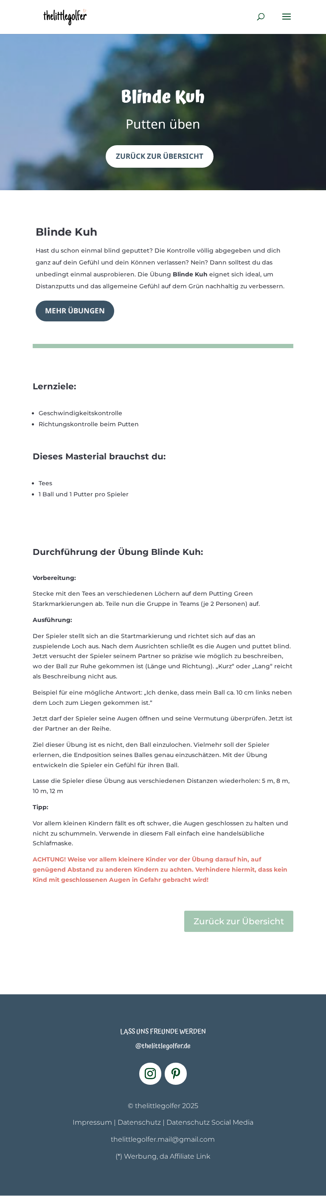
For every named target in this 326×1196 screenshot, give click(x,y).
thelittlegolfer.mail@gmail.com (163, 1139)
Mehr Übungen (75, 310)
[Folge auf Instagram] (150, 1074)
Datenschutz (139, 1122)
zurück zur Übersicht (159, 156)
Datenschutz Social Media (209, 1122)
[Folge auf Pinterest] (176, 1074)
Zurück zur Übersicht (239, 921)
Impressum (92, 1122)
